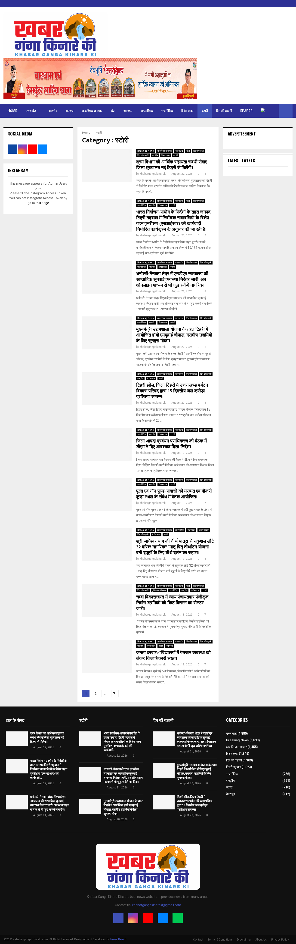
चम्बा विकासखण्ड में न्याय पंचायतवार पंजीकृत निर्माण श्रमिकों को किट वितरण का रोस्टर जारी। (172, 603)
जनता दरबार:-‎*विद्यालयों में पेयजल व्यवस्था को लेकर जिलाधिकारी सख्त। (173, 655)
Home (12, 111)
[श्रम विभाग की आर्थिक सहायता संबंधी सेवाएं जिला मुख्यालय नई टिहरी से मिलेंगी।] (17, 738)
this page (42, 203)
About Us (261, 939)
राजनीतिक (167, 111)
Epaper (246, 111)
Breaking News (145, 151)
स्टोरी (205, 111)
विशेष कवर (187, 111)
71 (115, 694)
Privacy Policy (280, 939)
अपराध (69, 111)
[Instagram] (133, 918)
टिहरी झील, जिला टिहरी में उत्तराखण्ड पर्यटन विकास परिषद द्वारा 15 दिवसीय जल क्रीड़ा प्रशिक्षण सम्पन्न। (172, 391)
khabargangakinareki (153, 173)
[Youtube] (148, 918)
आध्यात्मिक (147, 111)
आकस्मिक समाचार (92, 111)
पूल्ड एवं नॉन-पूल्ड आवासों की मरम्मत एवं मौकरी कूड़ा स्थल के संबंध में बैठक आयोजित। (174, 494)
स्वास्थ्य (127, 111)
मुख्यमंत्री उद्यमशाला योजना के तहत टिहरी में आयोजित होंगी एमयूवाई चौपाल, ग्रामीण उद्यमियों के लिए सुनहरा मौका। (174, 335)
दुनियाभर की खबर (159, 590)
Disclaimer (244, 939)
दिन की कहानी (224, 111)
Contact (198, 939)
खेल (113, 111)
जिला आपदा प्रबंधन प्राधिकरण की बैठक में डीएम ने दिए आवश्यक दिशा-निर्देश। (171, 444)
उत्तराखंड (30, 111)
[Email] (163, 918)
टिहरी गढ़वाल (198, 151)
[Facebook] (118, 918)
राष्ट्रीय (53, 111)
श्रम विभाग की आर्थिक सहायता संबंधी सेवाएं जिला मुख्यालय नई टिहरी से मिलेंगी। (171, 165)
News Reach (118, 939)
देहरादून (230, 794)
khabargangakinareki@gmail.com (156, 905)
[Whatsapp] (178, 918)
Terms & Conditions (220, 939)
